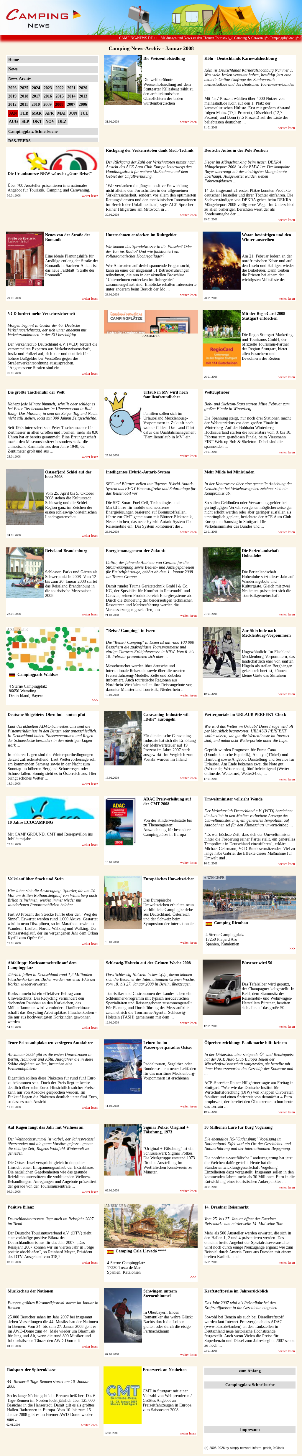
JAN (13, 113)
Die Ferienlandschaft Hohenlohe (260, 553)
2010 (36, 104)
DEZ (62, 121)
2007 (71, 104)
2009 (47, 104)
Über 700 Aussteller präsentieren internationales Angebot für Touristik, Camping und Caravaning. (49, 187)
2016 (48, 96)
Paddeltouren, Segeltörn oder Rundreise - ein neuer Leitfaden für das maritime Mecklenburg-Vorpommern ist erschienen (169, 1071)
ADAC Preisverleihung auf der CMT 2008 (167, 801)
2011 (24, 104)
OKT (37, 121)
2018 (24, 96)
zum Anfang (250, 1371)
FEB (24, 113)
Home (13, 59)
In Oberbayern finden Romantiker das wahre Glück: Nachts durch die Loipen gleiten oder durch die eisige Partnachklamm (168, 1321)
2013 (83, 96)
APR (49, 113)
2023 (48, 88)
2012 (12, 104)
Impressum (250, 1429)
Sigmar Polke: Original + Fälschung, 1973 (166, 1129)
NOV (50, 121)
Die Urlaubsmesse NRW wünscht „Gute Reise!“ (50, 173)
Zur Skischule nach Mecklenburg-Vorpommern (266, 633)
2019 (12, 96)
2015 (59, 96)
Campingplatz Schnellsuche (33, 131)
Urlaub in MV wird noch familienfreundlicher (165, 394)
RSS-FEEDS (19, 141)
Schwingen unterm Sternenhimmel (160, 1293)
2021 (71, 88)
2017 (36, 96)
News (12, 69)
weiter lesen (188, 122)
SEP (25, 121)
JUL (84, 113)
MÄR (37, 113)
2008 (59, 104)
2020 (83, 88)
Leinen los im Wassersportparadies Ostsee (167, 1045)
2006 (83, 104)
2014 (71, 96)
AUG (13, 121)
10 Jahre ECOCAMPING (30, 822)
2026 (12, 88)
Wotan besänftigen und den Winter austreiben (266, 237)
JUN (73, 113)
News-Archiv (19, 78)
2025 (24, 88)
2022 (59, 88)
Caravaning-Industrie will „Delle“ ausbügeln (166, 717)
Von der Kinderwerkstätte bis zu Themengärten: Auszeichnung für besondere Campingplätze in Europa (167, 827)
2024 (36, 88)
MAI (61, 113)
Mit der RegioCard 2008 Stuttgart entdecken (263, 316)
